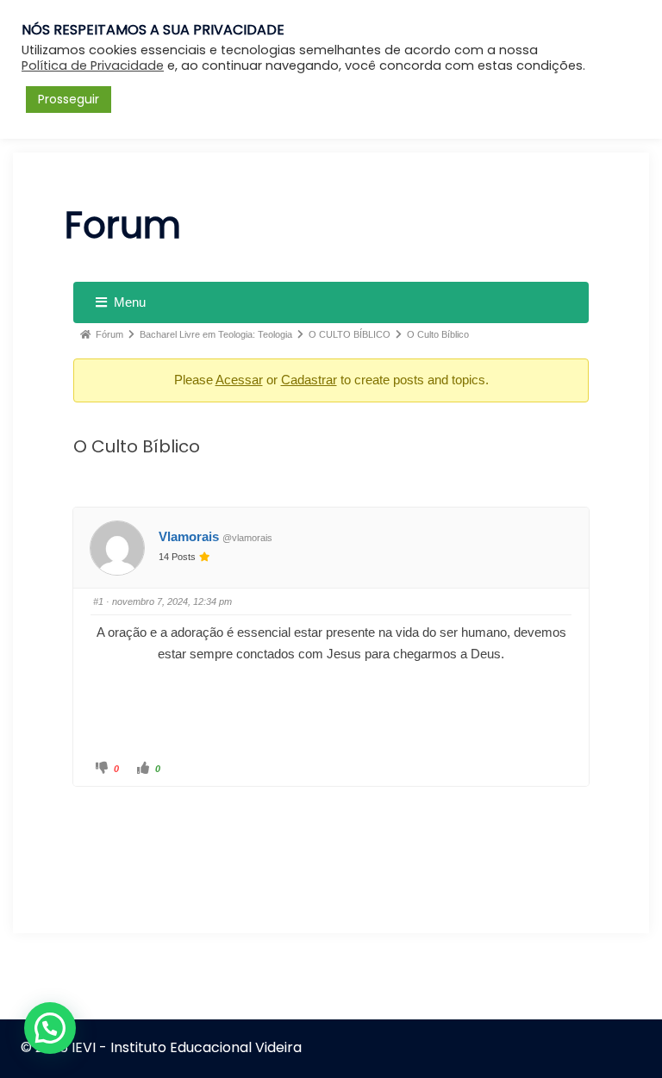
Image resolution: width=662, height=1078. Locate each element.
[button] (50, 1028)
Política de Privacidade (93, 65)
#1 (98, 601)
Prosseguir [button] (68, 99)
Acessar (239, 379)
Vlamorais (189, 536)
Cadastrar (309, 379)
